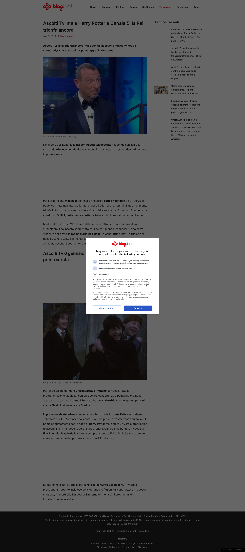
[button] (122, 275)
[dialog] (122, 276)
